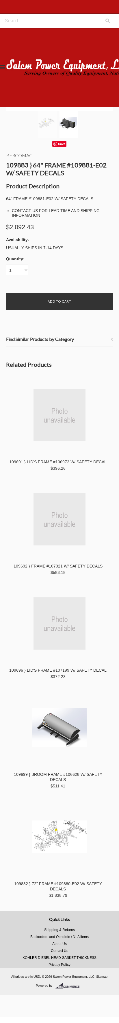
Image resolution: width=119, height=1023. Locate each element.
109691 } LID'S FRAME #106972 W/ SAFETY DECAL (58, 462)
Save (61, 144)
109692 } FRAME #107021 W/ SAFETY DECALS (58, 566)
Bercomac (19, 155)
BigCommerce (69, 986)
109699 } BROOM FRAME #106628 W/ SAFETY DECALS (58, 777)
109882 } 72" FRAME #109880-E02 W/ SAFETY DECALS (58, 886)
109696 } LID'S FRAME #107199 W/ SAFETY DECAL (58, 670)
